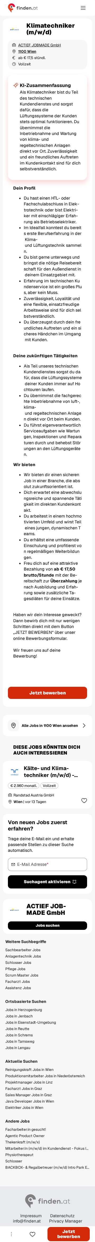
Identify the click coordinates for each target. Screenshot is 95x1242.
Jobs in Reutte (17, 1028)
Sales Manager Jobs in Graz (28, 1095)
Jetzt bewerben (47, 693)
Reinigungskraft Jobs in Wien (29, 1069)
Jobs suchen (48, 925)
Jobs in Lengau (17, 1047)
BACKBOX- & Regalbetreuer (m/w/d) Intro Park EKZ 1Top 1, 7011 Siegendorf (47, 1167)
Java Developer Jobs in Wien (29, 1101)
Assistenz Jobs (18, 987)
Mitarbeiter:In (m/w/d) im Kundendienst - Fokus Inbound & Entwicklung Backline (47, 1148)
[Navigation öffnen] (83, 8)
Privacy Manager (65, 1221)
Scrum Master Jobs (21, 975)
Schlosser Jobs (18, 962)
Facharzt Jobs (17, 981)
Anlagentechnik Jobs (23, 956)
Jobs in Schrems (19, 1035)
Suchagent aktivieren (47, 882)
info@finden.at (27, 1221)
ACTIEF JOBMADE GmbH (39, 45)
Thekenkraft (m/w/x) (22, 1142)
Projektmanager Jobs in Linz (29, 1082)
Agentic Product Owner (25, 1135)
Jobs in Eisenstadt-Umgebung (30, 1022)
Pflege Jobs (15, 968)
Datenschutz (62, 1216)
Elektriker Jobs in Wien (24, 1107)
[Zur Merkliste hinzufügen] (84, 800)
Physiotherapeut (19, 1154)
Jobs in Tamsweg (19, 1041)
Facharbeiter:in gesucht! (25, 1129)
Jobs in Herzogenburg (23, 1009)
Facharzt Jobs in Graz (23, 1088)
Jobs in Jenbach (19, 1016)
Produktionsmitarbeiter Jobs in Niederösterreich (45, 1076)
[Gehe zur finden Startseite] (22, 8)
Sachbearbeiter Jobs (22, 950)
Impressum (31, 1216)
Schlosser (13, 1161)
